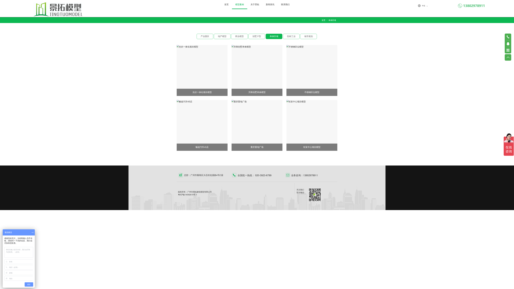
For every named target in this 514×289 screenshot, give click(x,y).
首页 (226, 4)
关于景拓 (255, 4)
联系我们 (285, 4)
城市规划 (308, 36)
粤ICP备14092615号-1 (187, 194)
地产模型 (222, 36)
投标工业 (291, 36)
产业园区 (205, 36)
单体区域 (274, 36)
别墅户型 (256, 36)
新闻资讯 (270, 4)
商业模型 (239, 36)
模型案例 (239, 4)
